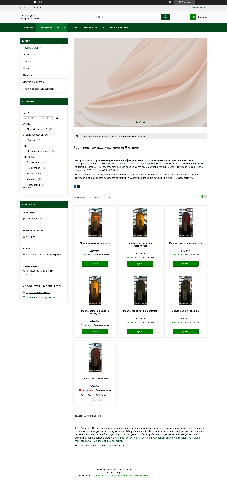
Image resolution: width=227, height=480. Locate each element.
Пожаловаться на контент (107, 475)
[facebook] (75, 187)
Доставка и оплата (115, 27)
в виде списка (205, 197)
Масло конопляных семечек (140, 311)
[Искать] (165, 17)
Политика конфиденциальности (135, 475)
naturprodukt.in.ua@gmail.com (41, 297)
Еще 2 (29, 187)
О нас (74, 27)
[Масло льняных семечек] (95, 222)
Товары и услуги (50, 27)
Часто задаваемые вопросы (38, 88)
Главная (28, 27)
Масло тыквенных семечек (185, 243)
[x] (78, 187)
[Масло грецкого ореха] (95, 357)
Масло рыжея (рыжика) (186, 311)
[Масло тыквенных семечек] (186, 222)
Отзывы (27, 75)
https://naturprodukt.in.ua (38, 292)
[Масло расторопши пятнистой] (140, 222)
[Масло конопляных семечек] (140, 290)
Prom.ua (128, 469)
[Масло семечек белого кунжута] (95, 290)
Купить (95, 264)
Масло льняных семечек (95, 243)
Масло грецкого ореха (94, 378)
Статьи (27, 61)
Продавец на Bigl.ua (113, 472)
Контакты (90, 27)
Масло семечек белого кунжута (95, 312)
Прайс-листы (30, 54)
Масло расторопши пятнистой (140, 244)
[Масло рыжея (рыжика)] (186, 290)
